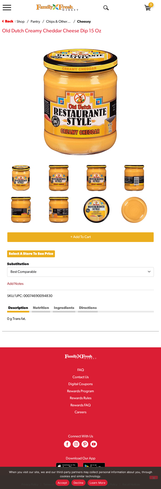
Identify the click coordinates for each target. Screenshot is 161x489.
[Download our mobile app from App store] (67, 466)
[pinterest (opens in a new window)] (85, 445)
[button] (21, 178)
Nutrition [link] (41, 308)
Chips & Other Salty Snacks (66, 22)
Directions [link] (88, 308)
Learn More (97, 482)
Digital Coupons (80, 384)
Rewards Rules (80, 398)
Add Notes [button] (15, 284)
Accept (62, 482)
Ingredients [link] (64, 308)
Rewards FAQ (80, 405)
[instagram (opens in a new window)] (76, 445)
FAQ (80, 370)
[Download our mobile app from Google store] (94, 466)
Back (8, 21)
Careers (80, 412)
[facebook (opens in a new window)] (67, 445)
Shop (21, 22)
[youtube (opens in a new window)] (93, 445)
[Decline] (153, 477)
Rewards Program (80, 391)
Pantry (35, 22)
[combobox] (80, 272)
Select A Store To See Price (31, 254)
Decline (79, 482)
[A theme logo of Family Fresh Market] (57, 7)
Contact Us (81, 377)
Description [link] (18, 308)
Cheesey (84, 22)
